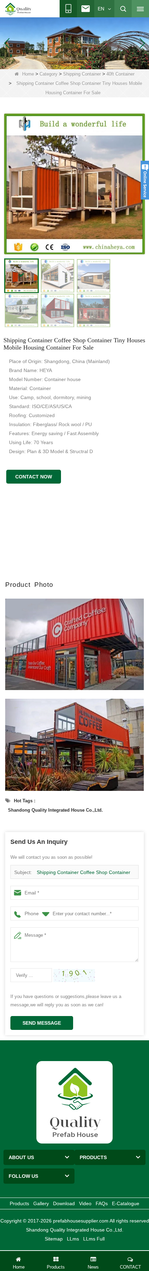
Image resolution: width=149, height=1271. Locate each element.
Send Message (42, 1023)
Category (49, 74)
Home (28, 74)
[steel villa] (74, 43)
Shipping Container (82, 74)
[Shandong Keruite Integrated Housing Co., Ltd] (74, 1102)
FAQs (102, 1203)
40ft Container (120, 74)
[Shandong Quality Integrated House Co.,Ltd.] (18, 9)
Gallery (41, 1203)
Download (64, 1203)
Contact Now (33, 476)
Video (85, 1203)
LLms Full (94, 1239)
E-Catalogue (125, 1203)
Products (19, 1203)
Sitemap (54, 1239)
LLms (73, 1239)
